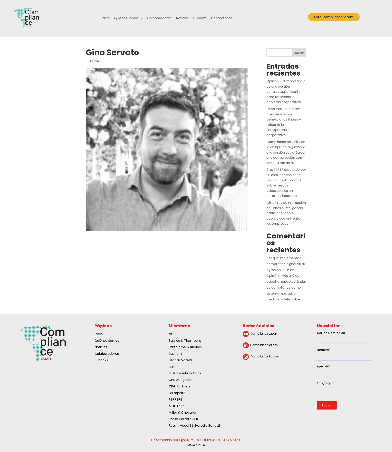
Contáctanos (221, 18)
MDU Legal (177, 406)
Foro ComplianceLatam (333, 17)
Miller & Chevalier (183, 413)
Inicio (105, 18)
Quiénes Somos (126, 18)
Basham (175, 354)
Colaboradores (159, 18)
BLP (171, 367)
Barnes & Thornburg (185, 341)
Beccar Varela (180, 361)
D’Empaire (177, 393)
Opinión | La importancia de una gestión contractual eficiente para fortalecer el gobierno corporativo (285, 91)
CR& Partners (179, 387)
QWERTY (186, 440)
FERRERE (175, 400)
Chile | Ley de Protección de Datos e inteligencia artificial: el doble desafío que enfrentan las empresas (286, 213)
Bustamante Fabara (185, 374)
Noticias (182, 18)
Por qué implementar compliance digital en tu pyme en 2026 (285, 264)
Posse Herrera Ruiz (183, 419)
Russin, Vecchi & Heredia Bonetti (194, 426)
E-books (200, 18)
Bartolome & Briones (185, 347)
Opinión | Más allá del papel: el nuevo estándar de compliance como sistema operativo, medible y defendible (286, 287)
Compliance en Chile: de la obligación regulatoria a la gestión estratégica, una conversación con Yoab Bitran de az (285, 152)
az (170, 334)
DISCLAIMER (196, 444)
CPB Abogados (180, 380)
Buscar (299, 53)
